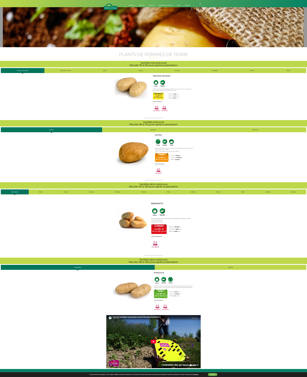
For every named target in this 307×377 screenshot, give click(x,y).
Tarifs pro (187, 5)
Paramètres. (195, 374)
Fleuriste (141, 5)
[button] (200, 3)
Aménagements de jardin (166, 5)
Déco (178, 5)
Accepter (212, 374)
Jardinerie (151, 5)
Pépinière (131, 5)
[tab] (22, 70)
